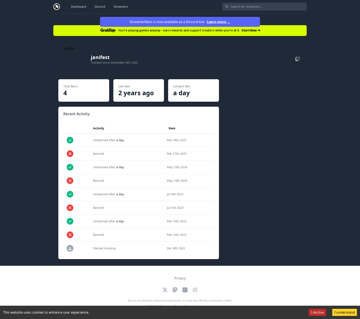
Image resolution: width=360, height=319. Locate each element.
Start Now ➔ (250, 30)
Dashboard (78, 7)
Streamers (121, 7)
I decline (317, 312)
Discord (100, 7)
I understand (344, 312)
